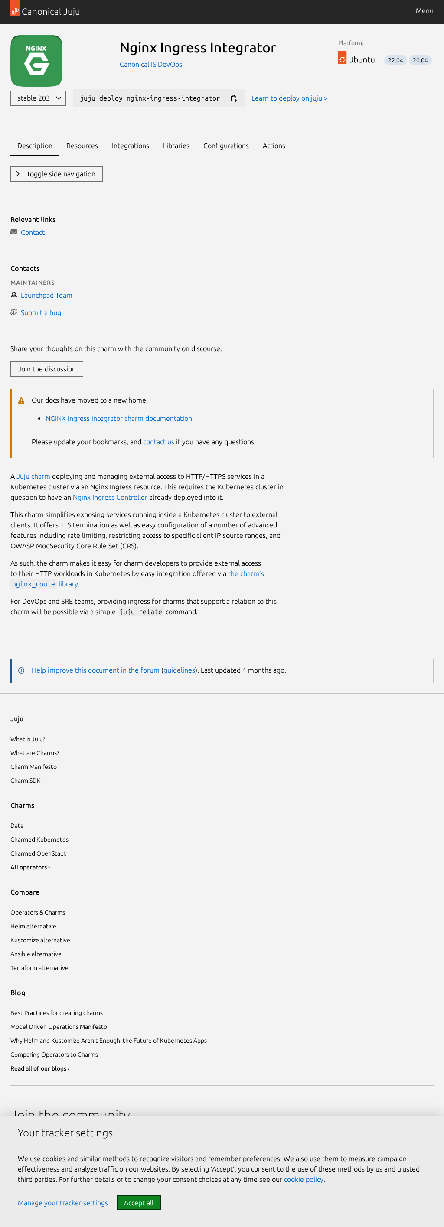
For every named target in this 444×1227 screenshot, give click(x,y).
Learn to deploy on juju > (289, 98)
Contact (31, 232)
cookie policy (303, 1179)
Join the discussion (47, 369)
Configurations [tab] (226, 146)
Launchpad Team (44, 295)
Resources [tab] (82, 146)
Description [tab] (34, 146)
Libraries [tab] (176, 146)
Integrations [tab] (130, 146)
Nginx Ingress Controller (110, 497)
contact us (158, 442)
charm (40, 476)
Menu (425, 10)
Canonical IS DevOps (151, 64)
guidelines (179, 670)
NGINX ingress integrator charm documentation (119, 418)
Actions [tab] (274, 146)
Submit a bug (39, 312)
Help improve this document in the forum (96, 670)
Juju (22, 476)
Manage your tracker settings (63, 1203)
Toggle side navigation (60, 174)
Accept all (138, 1203)
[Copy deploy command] (233, 98)
